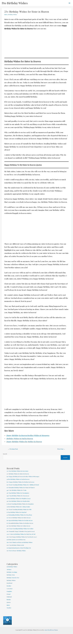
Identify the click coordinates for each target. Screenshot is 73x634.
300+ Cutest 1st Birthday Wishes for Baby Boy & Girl (21, 534)
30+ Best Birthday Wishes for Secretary (17, 471)
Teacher (9, 608)
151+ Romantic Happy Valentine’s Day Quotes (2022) (21, 531)
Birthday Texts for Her (13, 577)
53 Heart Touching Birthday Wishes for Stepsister (20, 504)
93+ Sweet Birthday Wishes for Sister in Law (19, 517)
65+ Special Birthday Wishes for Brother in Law (20, 520)
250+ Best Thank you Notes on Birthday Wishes (19, 542)
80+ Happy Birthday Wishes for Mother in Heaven (20, 482)
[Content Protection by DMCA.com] (7, 620)
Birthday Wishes (12, 14)
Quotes (9, 602)
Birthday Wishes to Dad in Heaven (19, 438)
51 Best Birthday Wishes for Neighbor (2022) (18, 498)
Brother (9, 586)
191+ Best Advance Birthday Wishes (16, 550)
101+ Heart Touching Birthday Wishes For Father (20, 528)
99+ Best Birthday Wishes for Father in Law (18, 526)
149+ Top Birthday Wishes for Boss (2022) (18, 495)
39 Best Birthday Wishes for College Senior (18, 506)
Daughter (9, 591)
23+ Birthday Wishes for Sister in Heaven (18, 474)
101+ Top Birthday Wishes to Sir (15, 545)
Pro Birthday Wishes (15, 3)
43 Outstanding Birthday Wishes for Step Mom (19, 515)
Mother (9, 599)
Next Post (61, 449)
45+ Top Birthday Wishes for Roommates (18, 493)
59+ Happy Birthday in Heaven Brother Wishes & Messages (23, 476)
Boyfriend (9, 583)
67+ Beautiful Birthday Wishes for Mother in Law (20, 523)
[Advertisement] (36, 44)
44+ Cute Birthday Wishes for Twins (16, 490)
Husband (9, 597)
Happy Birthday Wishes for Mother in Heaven (24, 441)
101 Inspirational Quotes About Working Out (19, 548)
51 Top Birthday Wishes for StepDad (16, 512)
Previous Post (13, 449)
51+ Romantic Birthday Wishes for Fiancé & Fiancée (21, 487)
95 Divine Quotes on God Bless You (16, 539)
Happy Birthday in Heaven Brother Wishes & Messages (27, 435)
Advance (9, 569)
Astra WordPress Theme (51, 630)
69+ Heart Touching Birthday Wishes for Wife (19, 509)
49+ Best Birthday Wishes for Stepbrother (18, 501)
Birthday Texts (11, 575)
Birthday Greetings (12, 572)
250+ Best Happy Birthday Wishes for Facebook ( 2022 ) (22, 537)
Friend (8, 594)
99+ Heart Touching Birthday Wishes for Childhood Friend (23, 485)
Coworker (10, 588)
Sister (5, 14)
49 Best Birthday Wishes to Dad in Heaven (18, 479)
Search (5, 454)
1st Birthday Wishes (12, 566)
